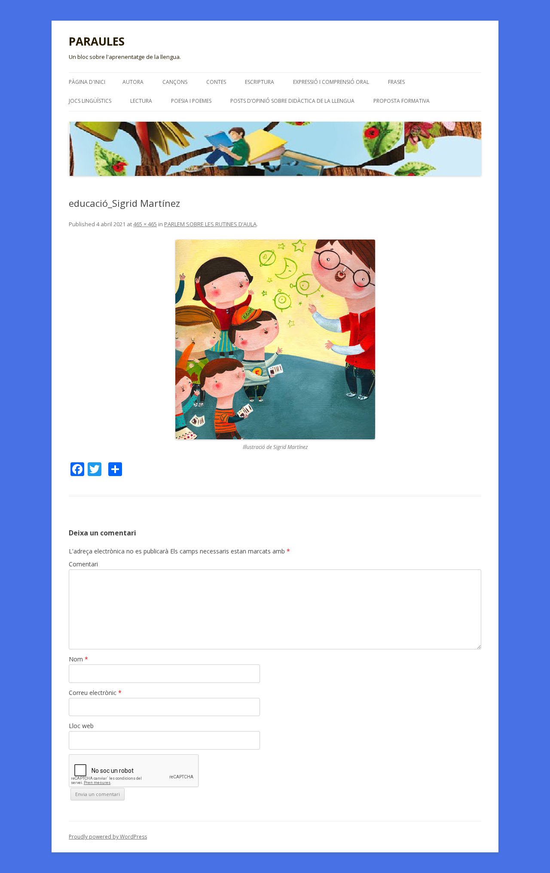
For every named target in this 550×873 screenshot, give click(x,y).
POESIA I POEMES (191, 101)
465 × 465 (145, 224)
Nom (78, 659)
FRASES (396, 82)
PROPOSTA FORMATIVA (401, 101)
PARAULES (97, 41)
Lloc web (81, 726)
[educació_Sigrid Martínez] (275, 340)
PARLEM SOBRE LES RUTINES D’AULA (210, 224)
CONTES (216, 82)
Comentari (83, 564)
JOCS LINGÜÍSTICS (90, 101)
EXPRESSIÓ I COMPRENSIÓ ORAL (331, 82)
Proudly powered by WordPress (108, 836)
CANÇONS (174, 82)
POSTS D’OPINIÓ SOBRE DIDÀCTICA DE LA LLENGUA (292, 101)
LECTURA (141, 101)
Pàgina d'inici (87, 82)
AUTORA (133, 82)
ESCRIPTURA (259, 82)
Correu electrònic (95, 693)
